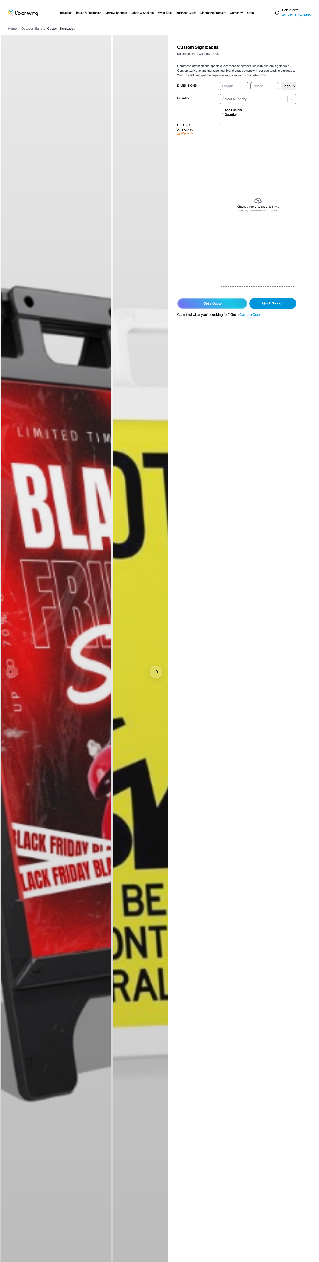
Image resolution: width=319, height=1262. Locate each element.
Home (12, 28)
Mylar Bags (165, 12)
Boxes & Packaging (88, 12)
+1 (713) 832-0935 (296, 15)
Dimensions (187, 85)
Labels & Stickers (142, 12)
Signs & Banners (116, 12)
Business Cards (186, 12)
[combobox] (222, 99)
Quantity (183, 98)
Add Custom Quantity (233, 112)
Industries (66, 12)
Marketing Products (213, 12)
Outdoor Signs (31, 28)
